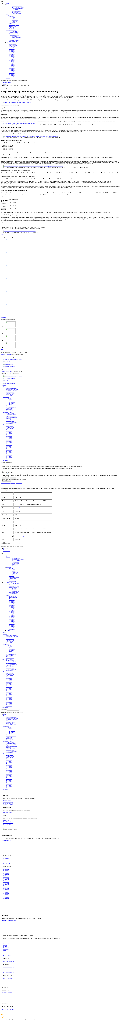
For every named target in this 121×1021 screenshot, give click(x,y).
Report (4, 84)
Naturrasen (8, 398)
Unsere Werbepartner (11, 395)
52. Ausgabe (9, 443)
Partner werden (9, 394)
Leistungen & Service (8, 412)
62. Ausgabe (9, 431)
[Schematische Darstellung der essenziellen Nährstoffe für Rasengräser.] (19, 231)
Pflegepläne (8, 418)
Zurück (2, 234)
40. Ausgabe (9, 458)
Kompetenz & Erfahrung (11, 390)
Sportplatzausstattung (11, 414)
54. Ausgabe (9, 441)
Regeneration (12, 402)
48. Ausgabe (9, 448)
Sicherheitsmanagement (11, 417)
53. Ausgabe (9, 442)
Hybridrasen (9, 405)
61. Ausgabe (9, 432)
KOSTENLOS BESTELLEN (9, 920)
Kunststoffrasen (9, 408)
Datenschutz (8, 354)
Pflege (10, 404)
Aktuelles (5, 460)
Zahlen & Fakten (10, 392)
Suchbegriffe (3, 543)
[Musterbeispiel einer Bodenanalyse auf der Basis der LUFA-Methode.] (33, 166)
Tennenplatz (9, 409)
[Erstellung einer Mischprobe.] (30, 136)
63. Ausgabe (9, 429)
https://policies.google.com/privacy (22, 507)
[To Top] (2, 1017)
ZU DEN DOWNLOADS (8, 992)
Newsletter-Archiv (10, 423)
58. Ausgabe (9, 436)
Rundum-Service (10, 413)
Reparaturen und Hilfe (11, 416)
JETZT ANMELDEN (6, 840)
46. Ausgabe (9, 451)
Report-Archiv (9, 428)
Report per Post (9, 426)
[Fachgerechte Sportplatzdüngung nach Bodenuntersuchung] (17, 102)
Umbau (10, 400)
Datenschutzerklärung (5, 483)
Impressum (3, 354)
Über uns (5, 386)
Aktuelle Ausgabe (10, 427)
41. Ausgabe (9, 457)
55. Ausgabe (9, 440)
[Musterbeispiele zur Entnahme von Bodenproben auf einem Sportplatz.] (19, 123)
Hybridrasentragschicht (11, 407)
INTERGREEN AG (7, 82)
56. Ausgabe (9, 438)
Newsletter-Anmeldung (11, 422)
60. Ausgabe (9, 433)
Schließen (3, 542)
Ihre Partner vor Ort (10, 393)
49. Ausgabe (9, 447)
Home (4, 385)
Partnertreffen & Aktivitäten (12, 389)
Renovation (11, 403)
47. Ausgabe (9, 450)
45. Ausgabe (9, 452)
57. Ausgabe (9, 437)
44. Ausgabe (9, 453)
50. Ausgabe (9, 446)
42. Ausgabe (9, 456)
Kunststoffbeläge (10, 410)
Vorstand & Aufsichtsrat (11, 388)
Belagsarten (6, 397)
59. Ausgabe (9, 434)
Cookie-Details (19, 483)
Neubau (10, 399)
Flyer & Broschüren (10, 419)
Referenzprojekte (10, 421)
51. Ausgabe (9, 445)
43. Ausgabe (9, 455)
